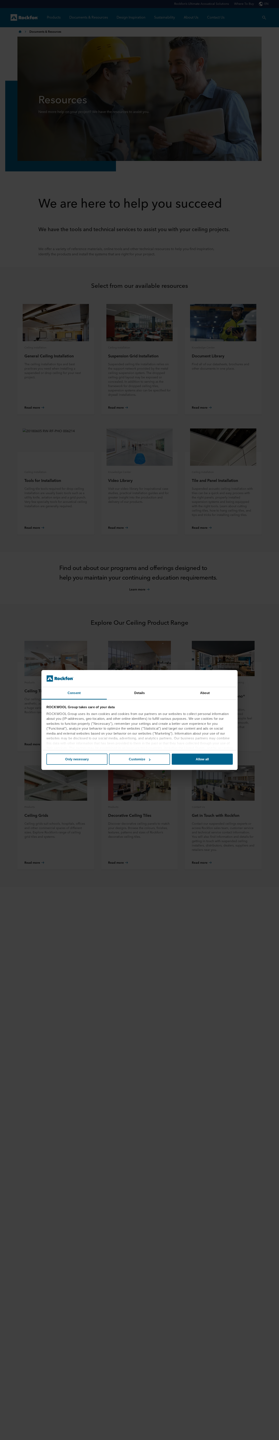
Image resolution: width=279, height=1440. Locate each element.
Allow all (202, 759)
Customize (137, 759)
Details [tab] (139, 693)
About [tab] (205, 693)
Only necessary (77, 759)
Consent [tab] (74, 693)
